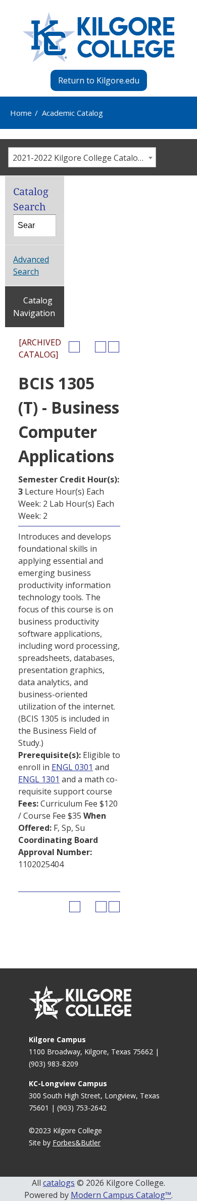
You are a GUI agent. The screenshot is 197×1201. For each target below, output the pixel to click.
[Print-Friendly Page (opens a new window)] (100, 346)
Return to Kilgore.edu (98, 80)
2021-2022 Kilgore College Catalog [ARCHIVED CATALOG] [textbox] (84, 157)
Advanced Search (31, 265)
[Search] (45, 225)
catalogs (59, 1182)
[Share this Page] (87, 346)
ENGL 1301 (39, 779)
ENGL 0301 (72, 767)
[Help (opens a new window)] (113, 346)
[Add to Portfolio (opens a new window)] (74, 346)
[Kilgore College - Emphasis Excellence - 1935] (98, 37)
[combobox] (82, 157)
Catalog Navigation (34, 307)
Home (21, 113)
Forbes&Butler (77, 1142)
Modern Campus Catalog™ (121, 1194)
